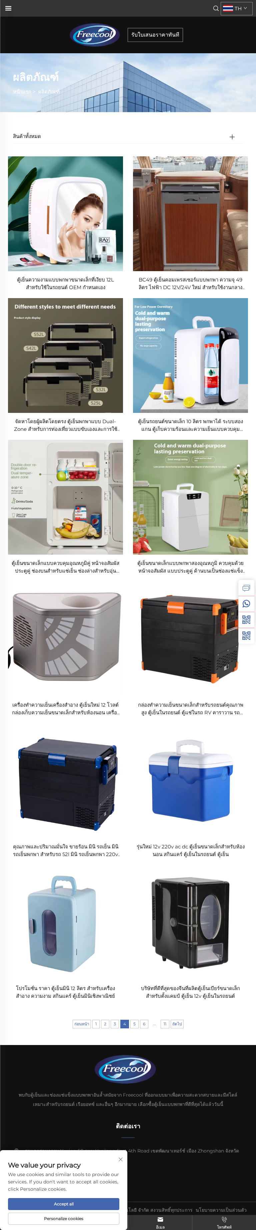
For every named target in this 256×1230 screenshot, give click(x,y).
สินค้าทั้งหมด (27, 136)
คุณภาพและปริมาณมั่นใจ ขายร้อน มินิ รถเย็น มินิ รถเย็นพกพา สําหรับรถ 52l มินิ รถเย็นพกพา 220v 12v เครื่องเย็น (65, 850)
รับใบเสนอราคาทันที (155, 35)
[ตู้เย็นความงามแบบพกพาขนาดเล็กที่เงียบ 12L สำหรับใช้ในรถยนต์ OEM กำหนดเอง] (65, 213)
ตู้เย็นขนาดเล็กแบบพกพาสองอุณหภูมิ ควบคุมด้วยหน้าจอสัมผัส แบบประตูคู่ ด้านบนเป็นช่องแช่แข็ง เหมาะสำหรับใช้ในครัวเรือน (190, 567)
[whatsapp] (246, 604)
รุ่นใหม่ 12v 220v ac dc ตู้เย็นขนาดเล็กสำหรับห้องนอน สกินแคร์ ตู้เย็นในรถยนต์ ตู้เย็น (191, 850)
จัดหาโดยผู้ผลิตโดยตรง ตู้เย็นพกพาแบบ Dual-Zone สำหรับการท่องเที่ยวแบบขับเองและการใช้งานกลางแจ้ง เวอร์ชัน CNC (65, 425)
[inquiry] (246, 588)
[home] (97, 34)
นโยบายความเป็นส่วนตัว (221, 1210)
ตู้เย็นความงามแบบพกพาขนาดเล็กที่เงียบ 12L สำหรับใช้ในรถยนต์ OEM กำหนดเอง (65, 283)
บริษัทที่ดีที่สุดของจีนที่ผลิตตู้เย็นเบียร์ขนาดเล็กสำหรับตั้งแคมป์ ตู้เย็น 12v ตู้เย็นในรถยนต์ (190, 992)
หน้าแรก (22, 91)
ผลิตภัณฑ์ (49, 91)
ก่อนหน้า (81, 1023)
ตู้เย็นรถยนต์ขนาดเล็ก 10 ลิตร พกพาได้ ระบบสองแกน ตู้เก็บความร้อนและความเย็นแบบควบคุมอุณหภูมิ (190, 425)
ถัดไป (177, 1023)
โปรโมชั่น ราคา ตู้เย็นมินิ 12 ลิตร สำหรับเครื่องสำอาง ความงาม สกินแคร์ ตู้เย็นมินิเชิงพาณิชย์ (65, 992)
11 (165, 1023)
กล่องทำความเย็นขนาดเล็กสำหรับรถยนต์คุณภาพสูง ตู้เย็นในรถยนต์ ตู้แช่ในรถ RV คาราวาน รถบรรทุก (190, 709)
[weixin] (246, 636)
